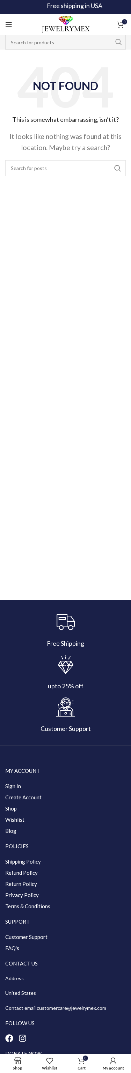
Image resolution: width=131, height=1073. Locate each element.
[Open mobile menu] (9, 24)
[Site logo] (66, 24)
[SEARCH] (118, 42)
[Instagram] (23, 1038)
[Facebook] (9, 1038)
